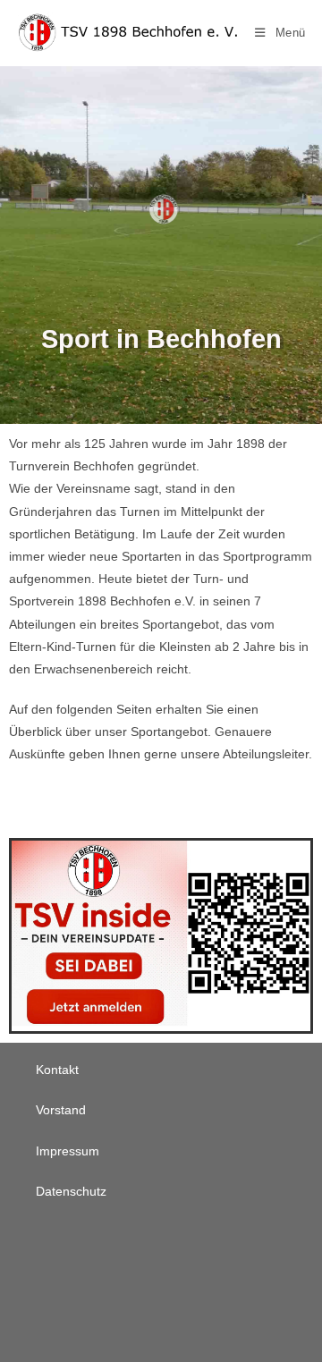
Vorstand (61, 1110)
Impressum (67, 1151)
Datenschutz (71, 1191)
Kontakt (57, 1069)
